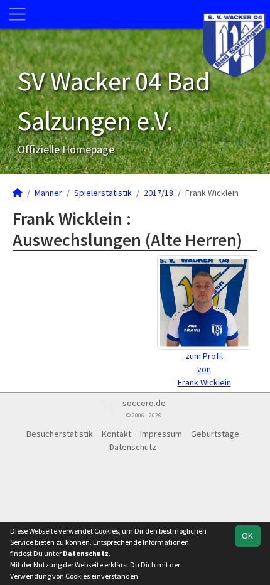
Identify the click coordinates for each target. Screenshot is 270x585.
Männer (48, 192)
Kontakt (116, 433)
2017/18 (158, 192)
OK (247, 535)
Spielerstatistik (103, 192)
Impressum (161, 433)
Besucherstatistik (59, 433)
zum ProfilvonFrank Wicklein (204, 369)
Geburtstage (215, 433)
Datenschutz (132, 447)
